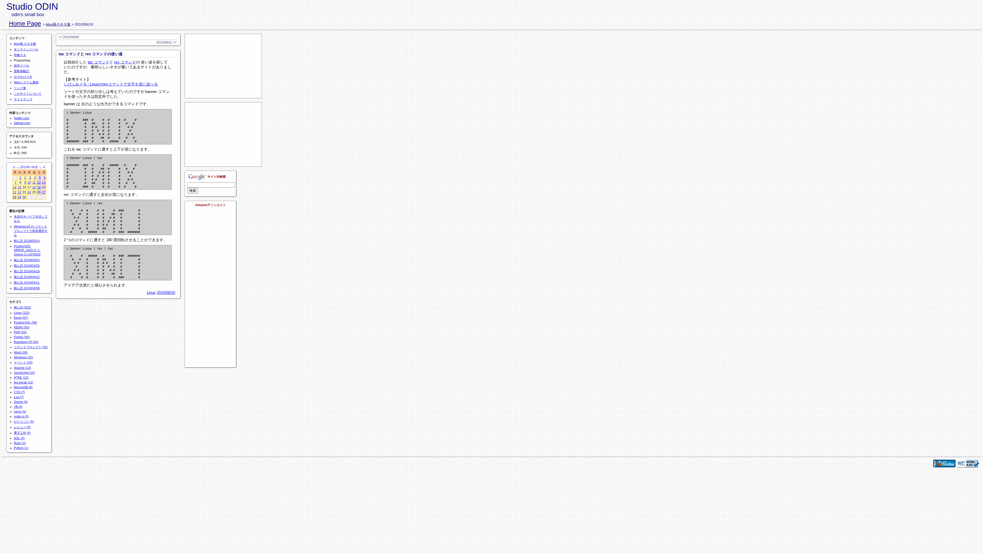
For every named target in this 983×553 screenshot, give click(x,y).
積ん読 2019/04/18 (27, 271)
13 (44, 182)
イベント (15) (23, 362)
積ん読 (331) (22, 307)
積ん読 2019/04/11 (27, 282)
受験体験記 (21, 71)
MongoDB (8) (23, 387)
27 (44, 192)
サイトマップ (23, 99)
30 (24, 197)
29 (19, 197)
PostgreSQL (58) (25, 322)
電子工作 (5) (22, 433)
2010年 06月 (29, 167)
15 (19, 187)
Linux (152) (22, 313)
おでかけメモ (23, 77)
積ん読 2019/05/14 (27, 241)
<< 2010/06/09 (69, 37)
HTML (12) (21, 377)
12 (39, 182)
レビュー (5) (22, 427)
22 (19, 192)
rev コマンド (125, 62)
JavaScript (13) (24, 373)
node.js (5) (21, 416)
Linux (151, 292)
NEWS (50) (21, 327)
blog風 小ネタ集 (25, 44)
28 (14, 197)
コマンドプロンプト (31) (31, 347)
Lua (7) (19, 397)
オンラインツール (26, 49)
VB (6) (18, 407)
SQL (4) (19, 438)
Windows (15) (23, 357)
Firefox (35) (22, 337)
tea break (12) (23, 382)
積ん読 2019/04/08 (27, 288)
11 (34, 182)
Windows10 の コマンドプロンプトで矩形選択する (31, 231)
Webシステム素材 (26, 82)
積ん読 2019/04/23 (27, 266)
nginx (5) (20, 411)
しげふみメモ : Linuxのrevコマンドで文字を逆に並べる (111, 84)
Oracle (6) (21, 402)
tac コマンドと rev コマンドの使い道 (91, 54)
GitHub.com (22, 123)
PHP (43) (20, 332)
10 (29, 182)
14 (14, 187)
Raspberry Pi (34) (26, 342)
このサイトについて (27, 93)
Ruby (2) (20, 443)
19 (39, 187)
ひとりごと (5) (24, 421)
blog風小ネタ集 (58, 24)
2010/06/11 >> (166, 42)
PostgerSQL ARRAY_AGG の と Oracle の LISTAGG (27, 250)
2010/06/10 (166, 292)
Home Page (25, 23)
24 (29, 192)
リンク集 (20, 88)
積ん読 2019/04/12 (27, 277)
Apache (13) (22, 368)
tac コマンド (98, 62)
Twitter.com (21, 118)
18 (34, 187)
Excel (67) (21, 318)
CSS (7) (19, 392)
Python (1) (21, 448)
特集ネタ (20, 55)
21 (14, 192)
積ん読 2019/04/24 (27, 260)
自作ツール (21, 65)
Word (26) (21, 352)
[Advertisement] (223, 66)
